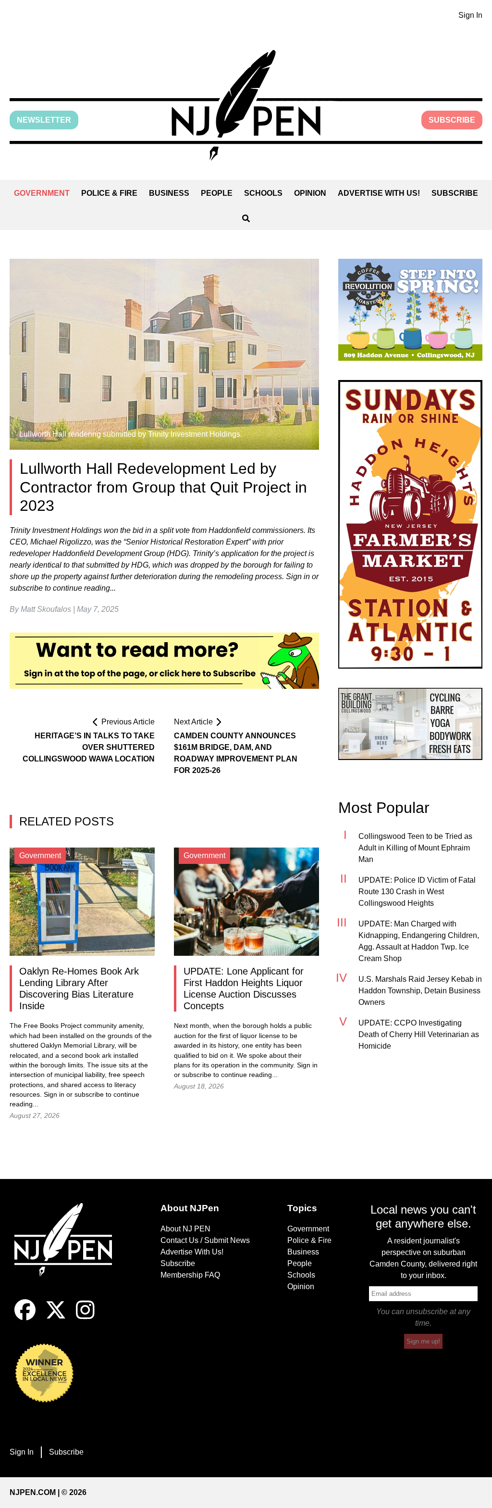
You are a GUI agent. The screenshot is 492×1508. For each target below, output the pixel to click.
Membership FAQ (190, 1275)
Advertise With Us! (379, 193)
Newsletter (44, 120)
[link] (410, 310)
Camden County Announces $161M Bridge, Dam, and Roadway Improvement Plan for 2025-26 (235, 753)
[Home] (68, 1251)
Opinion (310, 193)
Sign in (54, 1094)
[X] (55, 1318)
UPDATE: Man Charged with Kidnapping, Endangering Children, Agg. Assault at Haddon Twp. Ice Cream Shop (418, 941)
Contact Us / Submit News (205, 1240)
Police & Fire (109, 193)
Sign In (470, 15)
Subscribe (452, 120)
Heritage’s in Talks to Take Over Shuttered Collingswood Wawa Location (89, 747)
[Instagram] (85, 1318)
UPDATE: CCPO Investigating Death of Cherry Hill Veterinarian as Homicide (418, 1034)
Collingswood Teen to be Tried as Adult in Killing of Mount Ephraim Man (415, 847)
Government (42, 193)
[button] (246, 105)
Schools (263, 193)
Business (169, 193)
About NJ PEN (185, 1229)
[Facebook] (25, 1318)
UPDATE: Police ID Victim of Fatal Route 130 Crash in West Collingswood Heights (417, 891)
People (217, 193)
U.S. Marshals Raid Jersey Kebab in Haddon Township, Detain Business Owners (420, 990)
